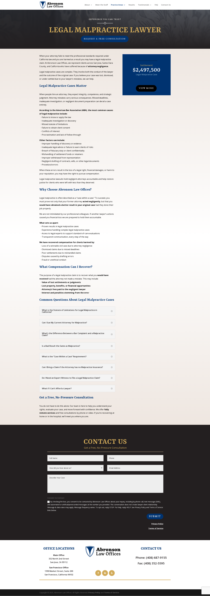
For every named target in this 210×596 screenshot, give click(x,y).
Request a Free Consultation (105, 39)
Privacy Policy (94, 592)
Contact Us (166, 5)
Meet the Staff (101, 5)
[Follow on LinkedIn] (105, 573)
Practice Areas (117, 5)
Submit (155, 516)
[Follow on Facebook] (98, 573)
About (87, 5)
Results (132, 5)
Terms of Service (111, 592)
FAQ (156, 5)
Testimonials (143, 5)
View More (146, 88)
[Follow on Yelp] (112, 573)
